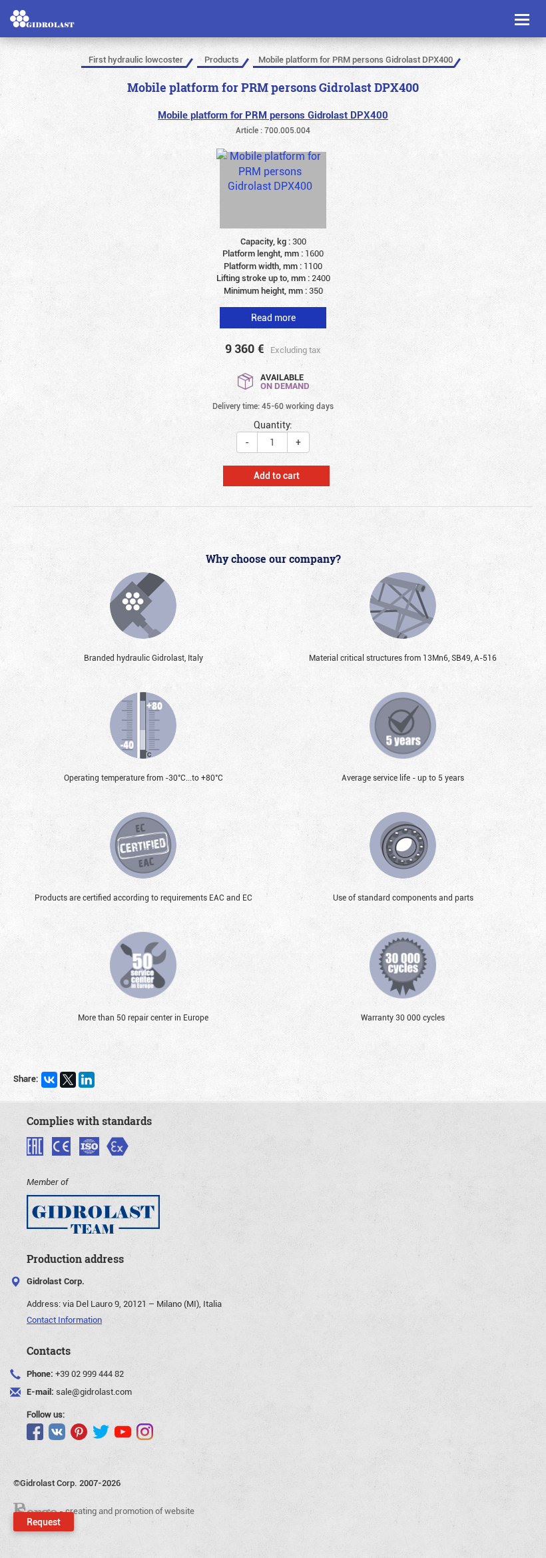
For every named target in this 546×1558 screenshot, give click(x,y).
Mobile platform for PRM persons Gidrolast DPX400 (273, 114)
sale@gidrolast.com (94, 1391)
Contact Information (64, 1320)
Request (44, 1521)
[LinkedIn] (87, 1080)
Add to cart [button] (277, 475)
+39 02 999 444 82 (89, 1373)
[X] (68, 1080)
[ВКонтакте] (49, 1080)
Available (285, 380)
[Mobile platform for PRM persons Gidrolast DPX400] (273, 190)
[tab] (273, 307)
